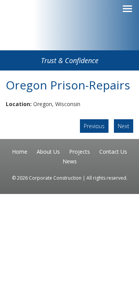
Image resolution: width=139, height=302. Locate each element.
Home (19, 151)
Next (123, 126)
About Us (48, 151)
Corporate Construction (56, 178)
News (70, 161)
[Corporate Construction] (69, 37)
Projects (79, 151)
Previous (94, 126)
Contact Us (113, 151)
